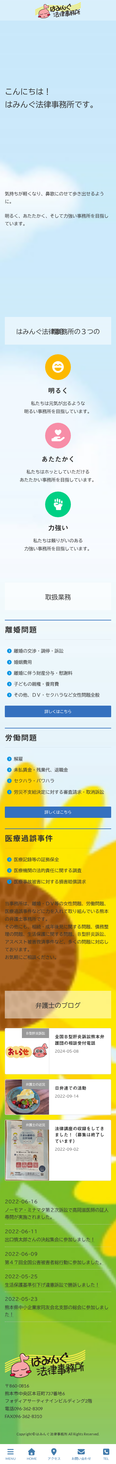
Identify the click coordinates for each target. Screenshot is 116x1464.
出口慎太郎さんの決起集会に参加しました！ (50, 1239)
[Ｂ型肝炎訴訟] (27, 1070)
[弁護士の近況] (27, 1110)
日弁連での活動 (70, 1088)
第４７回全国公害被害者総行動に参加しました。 (54, 1262)
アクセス (54, 1458)
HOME (32, 1458)
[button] (58, 711)
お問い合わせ (81, 1458)
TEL (106, 1458)
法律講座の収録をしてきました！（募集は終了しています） (79, 1134)
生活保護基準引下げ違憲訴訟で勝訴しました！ (52, 1285)
